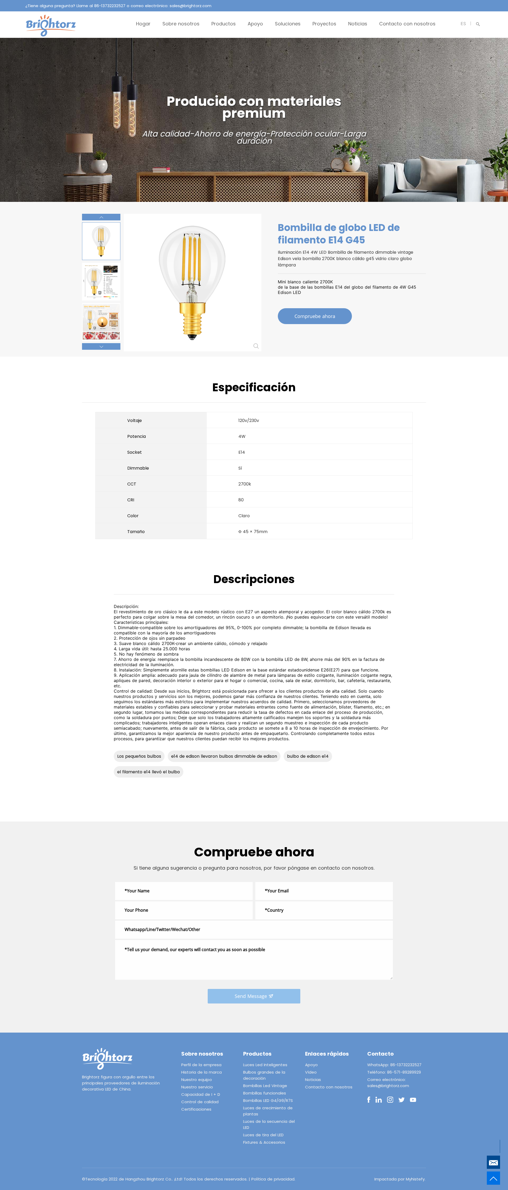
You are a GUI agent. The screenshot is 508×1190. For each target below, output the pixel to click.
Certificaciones (196, 1109)
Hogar (143, 23)
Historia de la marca (201, 1072)
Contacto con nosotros (407, 23)
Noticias (357, 23)
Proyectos (324, 23)
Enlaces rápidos (327, 1053)
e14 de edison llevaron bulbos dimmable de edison (224, 756)
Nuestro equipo (196, 1079)
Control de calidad (200, 1102)
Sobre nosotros (180, 23)
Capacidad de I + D (200, 1094)
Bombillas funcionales (264, 1093)
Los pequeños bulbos (139, 756)
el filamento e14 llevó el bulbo (148, 772)
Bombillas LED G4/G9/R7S (268, 1100)
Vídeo (311, 1072)
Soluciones (288, 23)
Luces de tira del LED (263, 1135)
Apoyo (255, 23)
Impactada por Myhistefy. (399, 1179)
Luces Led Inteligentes (265, 1065)
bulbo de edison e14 (308, 756)
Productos (223, 23)
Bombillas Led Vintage (265, 1085)
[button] (101, 217)
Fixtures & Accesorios (264, 1142)
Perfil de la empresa (201, 1065)
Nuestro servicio (197, 1087)
